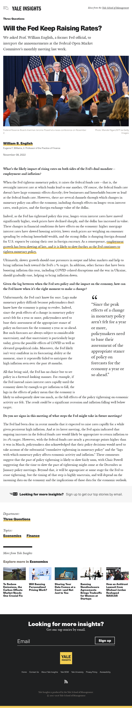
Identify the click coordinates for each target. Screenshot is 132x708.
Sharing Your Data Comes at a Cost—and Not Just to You (65, 588)
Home (24, 672)
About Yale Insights (49, 672)
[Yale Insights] (26, 8)
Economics (12, 535)
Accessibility (105, 672)
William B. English (18, 143)
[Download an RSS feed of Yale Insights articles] (66, 682)
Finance (33, 535)
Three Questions (13, 18)
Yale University (77, 672)
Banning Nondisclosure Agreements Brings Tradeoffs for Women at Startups (91, 591)
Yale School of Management (115, 7)
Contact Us (34, 672)
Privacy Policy (91, 672)
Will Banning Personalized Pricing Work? (38, 587)
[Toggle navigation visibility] (6, 8)
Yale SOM (65, 672)
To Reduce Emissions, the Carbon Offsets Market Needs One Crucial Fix (13, 589)
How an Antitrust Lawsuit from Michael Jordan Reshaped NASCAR (117, 589)
